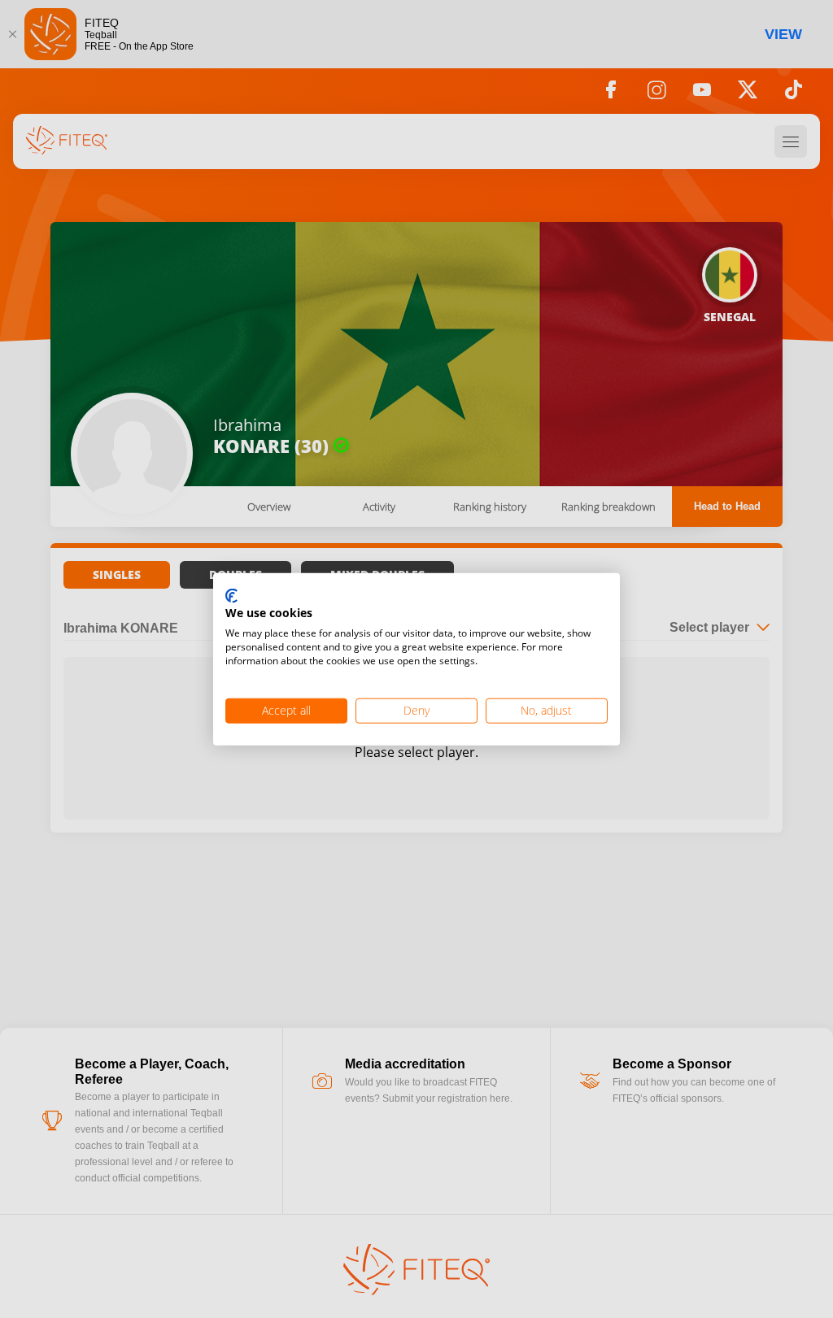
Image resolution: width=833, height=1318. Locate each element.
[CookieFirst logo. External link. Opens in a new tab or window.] (231, 596)
